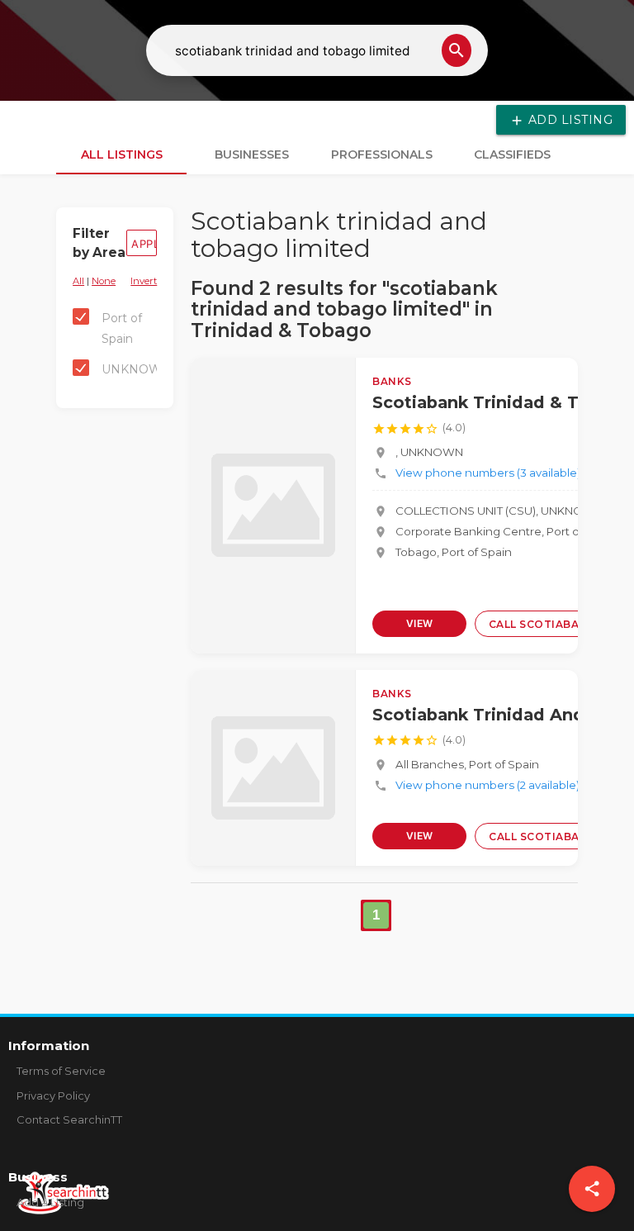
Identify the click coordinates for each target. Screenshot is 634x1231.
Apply (144, 243)
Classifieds (512, 154)
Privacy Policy (53, 1095)
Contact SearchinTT (69, 1119)
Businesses (252, 154)
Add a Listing (50, 1202)
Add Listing (561, 120)
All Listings (122, 154)
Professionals (382, 154)
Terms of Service (61, 1070)
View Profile (420, 627)
